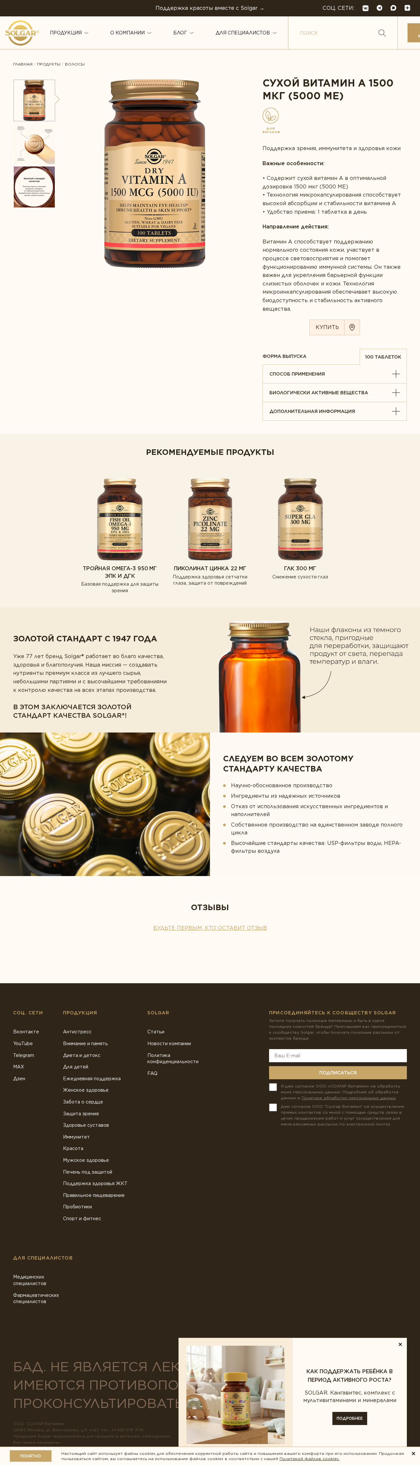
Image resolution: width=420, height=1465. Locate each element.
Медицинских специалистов (29, 1280)
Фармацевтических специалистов (36, 1298)
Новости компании (169, 1043)
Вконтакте (26, 1031)
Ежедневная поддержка (92, 1078)
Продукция (66, 32)
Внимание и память (85, 1043)
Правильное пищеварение (94, 1195)
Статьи (155, 1031)
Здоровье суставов (86, 1125)
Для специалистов (243, 32)
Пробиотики (77, 1206)
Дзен (19, 1078)
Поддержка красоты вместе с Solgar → (210, 8)
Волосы (75, 64)
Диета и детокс (81, 1055)
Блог (180, 32)
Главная (22, 64)
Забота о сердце (83, 1101)
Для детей (75, 1066)
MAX (18, 1066)
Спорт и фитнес (82, 1218)
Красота (73, 1148)
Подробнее (350, 1418)
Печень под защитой (87, 1172)
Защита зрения (81, 1113)
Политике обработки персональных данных (349, 1097)
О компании (127, 32)
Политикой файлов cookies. (310, 1458)
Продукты (48, 64)
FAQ (152, 1073)
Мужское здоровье (86, 1160)
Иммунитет (76, 1137)
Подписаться (338, 1072)
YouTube (23, 1043)
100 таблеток (383, 357)
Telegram (23, 1055)
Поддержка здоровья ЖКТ (95, 1183)
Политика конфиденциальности (173, 1059)
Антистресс (77, 1031)
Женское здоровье (86, 1090)
